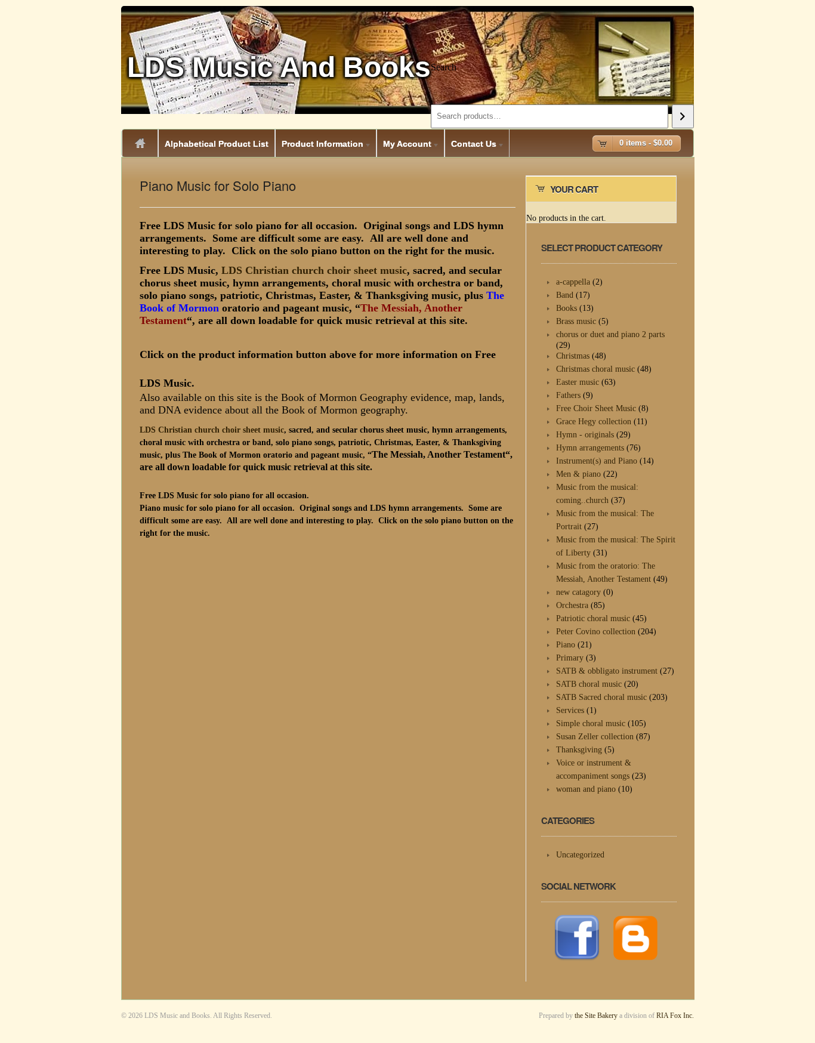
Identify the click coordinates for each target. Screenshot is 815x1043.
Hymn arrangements (590, 447)
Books (566, 308)
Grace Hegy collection (593, 421)
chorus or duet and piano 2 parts (610, 334)
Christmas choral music (595, 369)
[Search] (683, 116)
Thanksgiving (579, 749)
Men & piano (578, 474)
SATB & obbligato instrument (606, 670)
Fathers (568, 395)
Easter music (577, 382)
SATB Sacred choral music (601, 697)
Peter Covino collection (595, 631)
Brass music (576, 321)
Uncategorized (580, 854)
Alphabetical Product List (216, 144)
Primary (570, 657)
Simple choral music (590, 723)
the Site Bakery (596, 1015)
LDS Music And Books (279, 67)
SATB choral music (589, 684)
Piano (565, 644)
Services (570, 710)
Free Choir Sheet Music (596, 408)
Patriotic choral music (593, 618)
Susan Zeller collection (595, 736)
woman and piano (586, 789)
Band (564, 295)
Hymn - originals (585, 434)
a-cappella (573, 281)
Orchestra (572, 605)
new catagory (578, 592)
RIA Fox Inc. (675, 1015)
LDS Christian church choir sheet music (314, 270)
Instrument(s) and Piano (596, 460)
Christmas (572, 355)
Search (443, 67)
